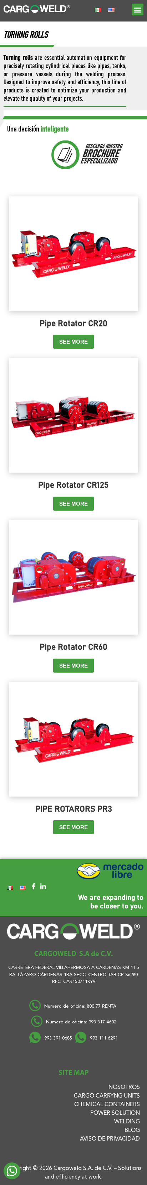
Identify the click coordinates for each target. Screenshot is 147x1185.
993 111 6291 (104, 1038)
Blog (132, 1130)
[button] (137, 9)
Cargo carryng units (107, 1096)
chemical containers (107, 1105)
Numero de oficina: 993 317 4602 (81, 1022)
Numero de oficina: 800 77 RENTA (81, 1006)
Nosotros (124, 1087)
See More (73, 342)
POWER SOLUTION (115, 1113)
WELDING (127, 1122)
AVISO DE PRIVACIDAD (110, 1139)
